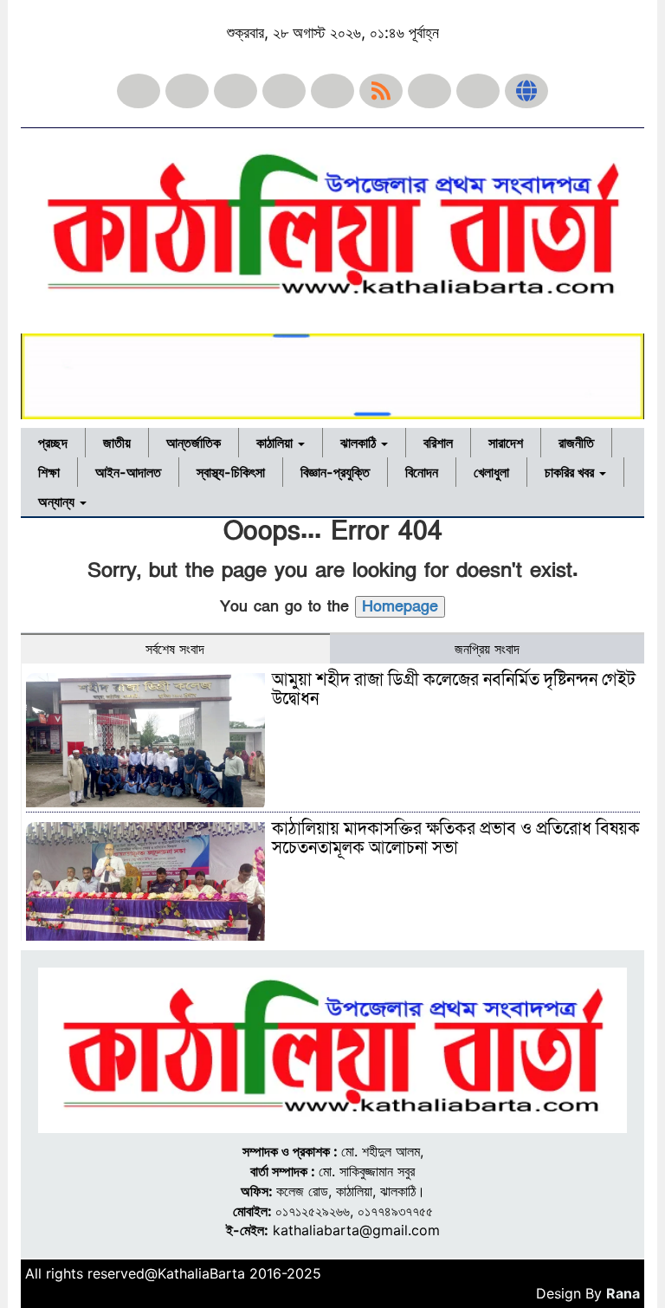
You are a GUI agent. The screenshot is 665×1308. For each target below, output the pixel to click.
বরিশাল (438, 442)
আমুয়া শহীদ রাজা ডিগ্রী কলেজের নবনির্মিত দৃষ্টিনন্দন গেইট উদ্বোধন (454, 689)
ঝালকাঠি (359, 442)
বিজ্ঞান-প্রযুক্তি (335, 472)
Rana (623, 1293)
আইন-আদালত (128, 472)
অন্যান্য (58, 501)
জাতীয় (117, 442)
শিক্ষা (49, 472)
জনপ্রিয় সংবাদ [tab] (487, 648)
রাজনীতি (576, 442)
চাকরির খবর (571, 472)
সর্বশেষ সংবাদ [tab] (174, 648)
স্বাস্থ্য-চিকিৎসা (231, 472)
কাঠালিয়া (276, 442)
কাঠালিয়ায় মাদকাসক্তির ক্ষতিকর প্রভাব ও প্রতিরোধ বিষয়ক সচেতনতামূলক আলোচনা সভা (456, 838)
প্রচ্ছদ (53, 442)
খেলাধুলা (491, 472)
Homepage (400, 607)
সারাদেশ (505, 442)
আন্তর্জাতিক (193, 442)
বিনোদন (421, 472)
